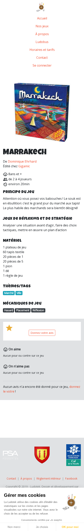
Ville (19, 293)
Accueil (42, 18)
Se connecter (42, 65)
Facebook (71, 478)
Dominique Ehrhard (22, 161)
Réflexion (38, 310)
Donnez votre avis (42, 333)
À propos (42, 34)
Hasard (8, 310)
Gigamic (24, 166)
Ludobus (42, 42)
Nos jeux (42, 26)
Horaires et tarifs (42, 50)
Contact (42, 57)
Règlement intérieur (49, 478)
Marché (9, 293)
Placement (22, 310)
